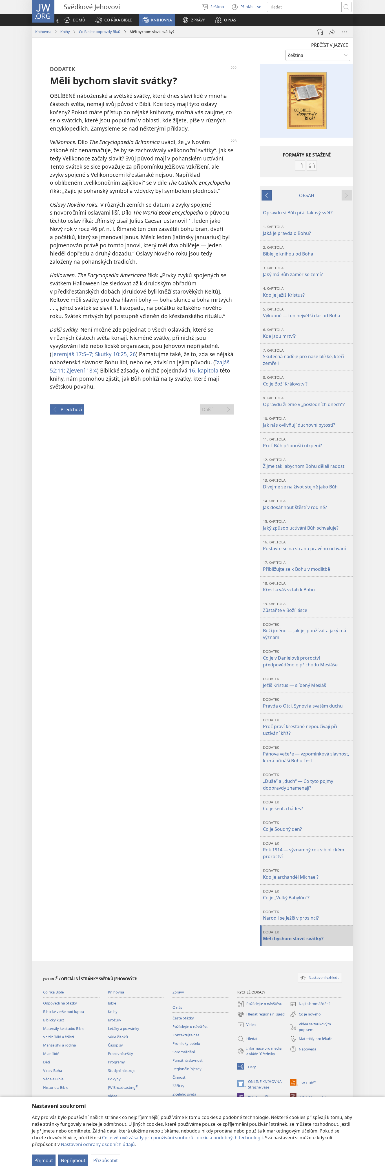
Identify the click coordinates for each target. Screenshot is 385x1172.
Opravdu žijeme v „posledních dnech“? (304, 401)
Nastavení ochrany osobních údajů (98, 1144)
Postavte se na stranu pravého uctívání (304, 545)
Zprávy (178, 992)
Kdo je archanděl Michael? (290, 874)
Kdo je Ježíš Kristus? (284, 292)
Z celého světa (184, 1094)
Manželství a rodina (59, 1045)
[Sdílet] (332, 32)
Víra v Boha (52, 1070)
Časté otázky (183, 1018)
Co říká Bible (53, 992)
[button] (113, 20)
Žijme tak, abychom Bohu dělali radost (303, 463)
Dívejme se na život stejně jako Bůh (300, 484)
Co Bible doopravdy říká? (100, 31)
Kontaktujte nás (185, 1034)
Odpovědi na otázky (60, 1003)
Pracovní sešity (120, 1053)
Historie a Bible (55, 1087)
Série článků (118, 1036)
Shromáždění (183, 1051)
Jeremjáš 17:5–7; (73, 354)
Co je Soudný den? (282, 826)
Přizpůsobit (105, 1160)
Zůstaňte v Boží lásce (285, 607)
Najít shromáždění (309, 1004)
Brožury (114, 1020)
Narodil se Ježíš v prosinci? (291, 915)
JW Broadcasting (123, 1087)
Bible (112, 1003)
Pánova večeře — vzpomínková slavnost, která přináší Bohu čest (306, 754)
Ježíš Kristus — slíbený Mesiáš (294, 682)
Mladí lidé (51, 1053)
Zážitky (178, 1085)
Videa (112, 1095)
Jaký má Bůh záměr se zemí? (293, 271)
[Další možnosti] (345, 32)
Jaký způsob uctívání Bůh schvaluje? (300, 525)
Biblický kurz (53, 1020)
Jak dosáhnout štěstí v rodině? (295, 504)
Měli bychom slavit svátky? (293, 935)
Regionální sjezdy (187, 1068)
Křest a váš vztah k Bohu (289, 587)
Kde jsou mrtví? (279, 333)
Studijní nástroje (121, 1070)
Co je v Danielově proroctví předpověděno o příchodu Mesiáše (300, 658)
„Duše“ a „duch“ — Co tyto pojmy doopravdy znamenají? (298, 781)
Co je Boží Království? (285, 381)
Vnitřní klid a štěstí (58, 1036)
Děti (46, 1062)
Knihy (65, 31)
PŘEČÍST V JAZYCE (329, 45)
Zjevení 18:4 (81, 370)
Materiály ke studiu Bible (63, 1028)
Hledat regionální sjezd (261, 1015)
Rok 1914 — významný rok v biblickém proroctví (303, 850)
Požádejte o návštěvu (190, 1026)
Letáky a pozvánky (123, 1028)
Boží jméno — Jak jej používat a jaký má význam (304, 631)
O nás (177, 1007)
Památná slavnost (187, 1060)
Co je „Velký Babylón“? (286, 895)
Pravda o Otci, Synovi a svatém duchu (303, 703)
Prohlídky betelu (186, 1043)
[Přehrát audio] (320, 32)
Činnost (178, 1077)
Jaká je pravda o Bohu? (287, 230)
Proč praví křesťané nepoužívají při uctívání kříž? (300, 726)
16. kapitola (203, 370)
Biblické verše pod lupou (63, 1011)
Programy (116, 1062)
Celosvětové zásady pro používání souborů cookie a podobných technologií (182, 1137)
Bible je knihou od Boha (288, 251)
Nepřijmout (73, 1160)
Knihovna (43, 31)
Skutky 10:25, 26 (115, 354)
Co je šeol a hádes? (283, 805)
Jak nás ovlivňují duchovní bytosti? (299, 422)
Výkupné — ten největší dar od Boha (301, 313)
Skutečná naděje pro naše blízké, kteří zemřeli (303, 357)
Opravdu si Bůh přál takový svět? (298, 213)
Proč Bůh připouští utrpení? (292, 443)
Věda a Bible (53, 1078)
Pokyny (114, 1078)
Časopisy (115, 1045)
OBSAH (306, 195)
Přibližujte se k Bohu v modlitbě (296, 566)
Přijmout (43, 1160)
